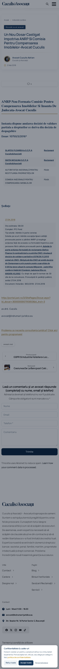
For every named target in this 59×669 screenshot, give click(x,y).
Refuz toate (11, 662)
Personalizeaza (41, 662)
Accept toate (26, 662)
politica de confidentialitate (19, 657)
